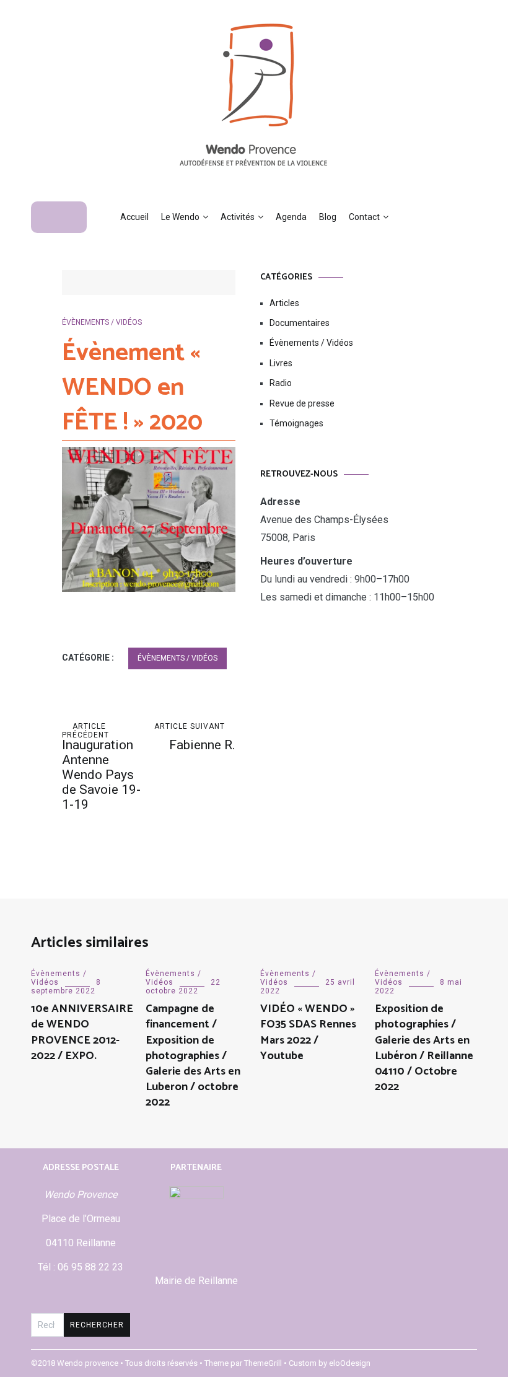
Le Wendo (180, 217)
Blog (327, 217)
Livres (280, 363)
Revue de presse (302, 403)
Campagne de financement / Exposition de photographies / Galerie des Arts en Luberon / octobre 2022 (193, 1056)
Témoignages (296, 423)
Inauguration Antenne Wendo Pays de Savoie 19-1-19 (101, 767)
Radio (280, 383)
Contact (364, 217)
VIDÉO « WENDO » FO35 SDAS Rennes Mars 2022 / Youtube (308, 1032)
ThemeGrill (263, 1363)
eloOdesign (349, 1363)
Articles (284, 303)
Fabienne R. (194, 737)
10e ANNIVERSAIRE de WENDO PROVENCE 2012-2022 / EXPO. (82, 1032)
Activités (238, 217)
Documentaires (299, 323)
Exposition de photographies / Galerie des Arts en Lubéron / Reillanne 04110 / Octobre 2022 (424, 1048)
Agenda (291, 217)
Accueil (134, 217)
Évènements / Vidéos (102, 322)
